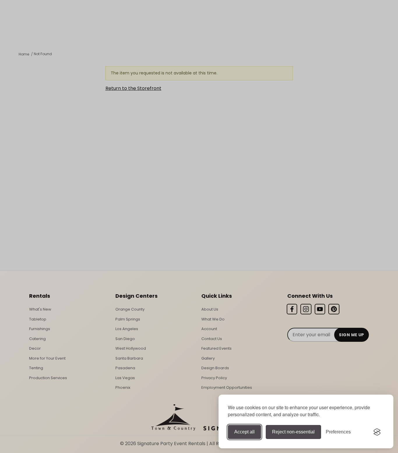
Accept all (244, 431)
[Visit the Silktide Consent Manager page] (377, 432)
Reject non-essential (293, 431)
